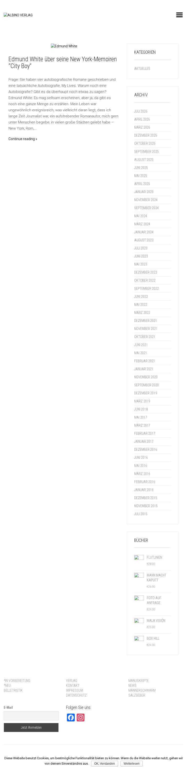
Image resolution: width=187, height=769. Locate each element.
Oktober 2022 (144, 280)
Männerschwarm (142, 690)
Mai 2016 (140, 466)
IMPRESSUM (74, 690)
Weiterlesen (132, 763)
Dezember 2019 (145, 393)
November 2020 (146, 377)
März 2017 (142, 425)
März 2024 (142, 224)
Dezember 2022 (145, 272)
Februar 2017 (144, 433)
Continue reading (22, 139)
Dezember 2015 (145, 498)
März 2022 (142, 313)
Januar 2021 (143, 369)
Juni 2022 (141, 296)
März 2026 (142, 127)
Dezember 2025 (145, 135)
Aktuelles (142, 69)
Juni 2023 (141, 256)
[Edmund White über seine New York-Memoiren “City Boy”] (64, 46)
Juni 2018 (141, 409)
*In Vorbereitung (17, 681)
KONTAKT (72, 685)
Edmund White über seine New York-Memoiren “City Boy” (63, 63)
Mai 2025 (140, 176)
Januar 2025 (143, 192)
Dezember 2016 (145, 449)
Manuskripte (138, 681)
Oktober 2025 (144, 143)
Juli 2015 (140, 514)
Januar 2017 (143, 441)
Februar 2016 (144, 482)
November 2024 (146, 200)
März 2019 (142, 401)
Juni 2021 (141, 345)
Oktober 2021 (144, 337)
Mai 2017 (140, 417)
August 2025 (143, 160)
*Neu (7, 685)
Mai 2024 (140, 216)
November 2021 (146, 329)
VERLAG (71, 681)
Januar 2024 (143, 232)
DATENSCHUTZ (76, 695)
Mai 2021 (140, 353)
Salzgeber (136, 695)
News (132, 685)
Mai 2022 (140, 305)
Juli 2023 (140, 248)
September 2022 (146, 288)
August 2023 (143, 240)
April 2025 (142, 184)
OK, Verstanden (104, 763)
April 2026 (142, 119)
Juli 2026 (140, 111)
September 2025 (146, 152)
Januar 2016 (143, 490)
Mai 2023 (140, 264)
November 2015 (146, 506)
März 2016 (142, 474)
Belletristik (13, 690)
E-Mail (8, 707)
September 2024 (146, 208)
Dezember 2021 (145, 321)
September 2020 (146, 385)
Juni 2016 (141, 458)
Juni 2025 (141, 168)
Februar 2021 (144, 361)
